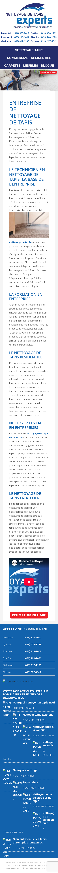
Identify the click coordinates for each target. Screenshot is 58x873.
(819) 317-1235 (21, 41)
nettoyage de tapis (20, 242)
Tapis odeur (30, 782)
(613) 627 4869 (32, 672)
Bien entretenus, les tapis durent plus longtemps (30, 841)
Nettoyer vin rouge (25, 770)
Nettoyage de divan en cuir (48, 818)
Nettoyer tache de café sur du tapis (42, 798)
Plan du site (26, 865)
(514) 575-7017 (21, 33)
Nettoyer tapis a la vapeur (43, 728)
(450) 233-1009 (21, 37)
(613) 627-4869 (48, 41)
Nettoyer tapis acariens (38, 714)
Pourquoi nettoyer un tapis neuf (34, 702)
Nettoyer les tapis (48, 744)
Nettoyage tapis (29, 15)
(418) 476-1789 (48, 33)
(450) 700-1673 (48, 37)
